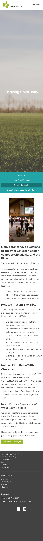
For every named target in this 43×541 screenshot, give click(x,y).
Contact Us (5, 467)
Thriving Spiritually (21, 185)
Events (4, 465)
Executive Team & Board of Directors (21, 190)
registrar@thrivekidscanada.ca (19, 501)
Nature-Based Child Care (21, 180)
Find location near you (12, 441)
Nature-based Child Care (11, 454)
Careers (4, 462)
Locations (5, 460)
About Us (21, 175)
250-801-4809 (13, 498)
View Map (5, 487)
